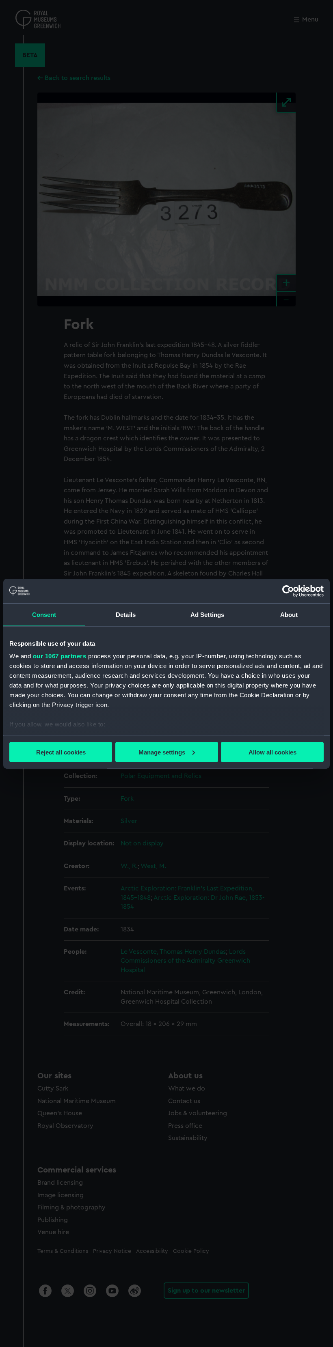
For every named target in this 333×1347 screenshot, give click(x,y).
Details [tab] (126, 614)
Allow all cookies (272, 751)
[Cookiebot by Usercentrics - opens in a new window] (288, 591)
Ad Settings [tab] (207, 614)
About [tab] (289, 614)
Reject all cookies (61, 751)
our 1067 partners (59, 656)
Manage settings (161, 751)
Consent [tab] (44, 614)
